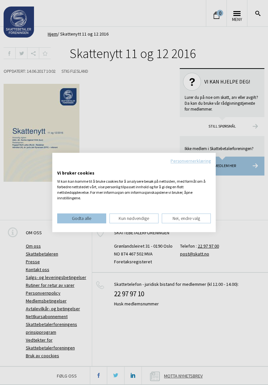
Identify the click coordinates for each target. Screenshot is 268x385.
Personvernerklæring (191, 161)
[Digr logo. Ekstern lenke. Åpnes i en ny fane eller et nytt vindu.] (61, 166)
